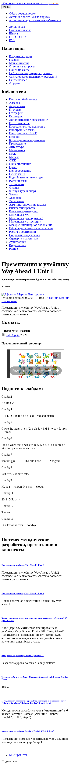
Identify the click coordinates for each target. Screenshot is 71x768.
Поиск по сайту (19, 69)
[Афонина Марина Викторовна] (23, 294)
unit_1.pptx (13, 335)
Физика (14, 187)
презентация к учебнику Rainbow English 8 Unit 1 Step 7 (28, 731)
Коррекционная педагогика (27, 140)
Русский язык (18, 180)
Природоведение (20, 170)
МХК (12, 153)
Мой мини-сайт (19, 63)
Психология (17, 174)
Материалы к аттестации (25, 221)
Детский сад (17, 26)
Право (13, 167)
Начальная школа (20, 30)
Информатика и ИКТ (23, 133)
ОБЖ (12, 160)
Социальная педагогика (24, 235)
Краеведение (17, 143)
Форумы (14, 83)
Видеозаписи (17, 245)
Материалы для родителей (26, 218)
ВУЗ (12, 40)
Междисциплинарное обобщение (30, 224)
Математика (17, 150)
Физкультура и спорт (22, 191)
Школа (13, 33)
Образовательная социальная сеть (30, 3)
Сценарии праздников (23, 238)
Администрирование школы (27, 204)
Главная (14, 59)
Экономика (16, 201)
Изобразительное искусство (27, 126)
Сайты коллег (18, 80)
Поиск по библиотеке (23, 99)
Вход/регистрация (20, 56)
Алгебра (14, 102)
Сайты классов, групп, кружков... (30, 73)
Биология (15, 109)
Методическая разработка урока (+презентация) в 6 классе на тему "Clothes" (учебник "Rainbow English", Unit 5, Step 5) (34, 702)
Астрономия (17, 106)
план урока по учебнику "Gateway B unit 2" (23, 655)
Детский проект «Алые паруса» (29, 16)
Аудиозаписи (17, 241)
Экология (15, 197)
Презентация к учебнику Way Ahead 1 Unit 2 (23, 565)
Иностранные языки (22, 130)
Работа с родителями (22, 231)
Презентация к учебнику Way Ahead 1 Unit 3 (23, 593)
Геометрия (16, 116)
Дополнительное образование (28, 119)
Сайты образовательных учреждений (33, 76)
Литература (16, 146)
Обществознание (20, 163)
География (16, 113)
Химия (13, 194)
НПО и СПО (17, 36)
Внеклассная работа (22, 208)
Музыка (14, 157)
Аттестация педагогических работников (35, 20)
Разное (13, 248)
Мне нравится (18, 755)
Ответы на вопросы (22, 66)
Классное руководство (23, 211)
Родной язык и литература (26, 177)
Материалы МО (19, 214)
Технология (16, 184)
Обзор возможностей (22, 13)
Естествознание (19, 123)
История (14, 136)
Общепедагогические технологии (31, 228)
